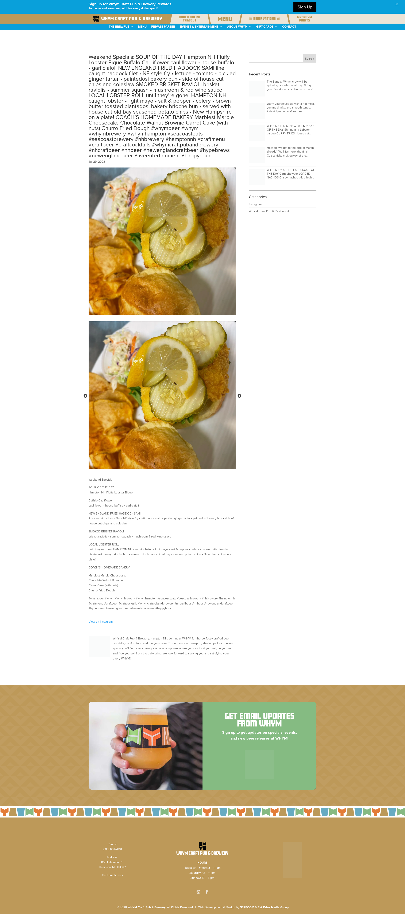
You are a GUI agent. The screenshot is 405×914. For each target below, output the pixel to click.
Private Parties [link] (163, 27)
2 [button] (161, 464)
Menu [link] (142, 27)
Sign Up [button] (305, 7)
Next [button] (239, 396)
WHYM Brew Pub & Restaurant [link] (269, 211)
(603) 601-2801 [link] (112, 849)
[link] (127, 19)
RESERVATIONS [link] (264, 18)
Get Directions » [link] (112, 875)
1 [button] (154, 464)
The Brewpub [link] (119, 27)
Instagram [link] (255, 204)
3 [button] (167, 464)
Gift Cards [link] (264, 27)
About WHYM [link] (237, 27)
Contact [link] (289, 27)
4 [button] (173, 464)
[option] (162, 395)
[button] (309, 58)
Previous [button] (85, 396)
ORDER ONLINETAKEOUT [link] (190, 18)
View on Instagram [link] (101, 621)
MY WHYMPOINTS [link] (304, 18)
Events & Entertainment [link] (199, 27)
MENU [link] (225, 19)
